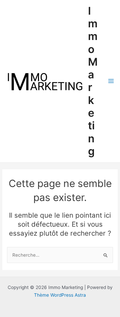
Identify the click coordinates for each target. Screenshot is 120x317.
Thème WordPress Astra (60, 295)
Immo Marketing (93, 81)
